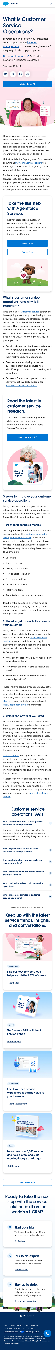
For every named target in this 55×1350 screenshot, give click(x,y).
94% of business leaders (28, 162)
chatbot (7, 701)
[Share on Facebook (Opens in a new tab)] (20, 74)
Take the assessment (17, 1103)
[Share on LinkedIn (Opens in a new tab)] (5, 74)
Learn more (27, 243)
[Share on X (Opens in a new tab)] (13, 74)
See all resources (27, 1182)
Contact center (11, 755)
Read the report (26, 437)
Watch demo (26, 84)
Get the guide (14, 1166)
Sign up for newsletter (25, 1301)
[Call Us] (47, 1333)
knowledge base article (15, 704)
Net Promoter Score (20, 537)
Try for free (27, 252)
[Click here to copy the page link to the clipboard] (27, 74)
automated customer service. (21, 385)
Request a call (21, 1269)
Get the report (14, 1041)
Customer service (30, 311)
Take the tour (13, 982)
